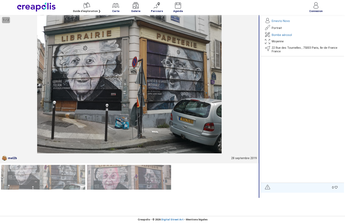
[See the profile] (4, 158)
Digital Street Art (172, 219)
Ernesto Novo (281, 21)
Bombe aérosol (282, 35)
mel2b (12, 158)
